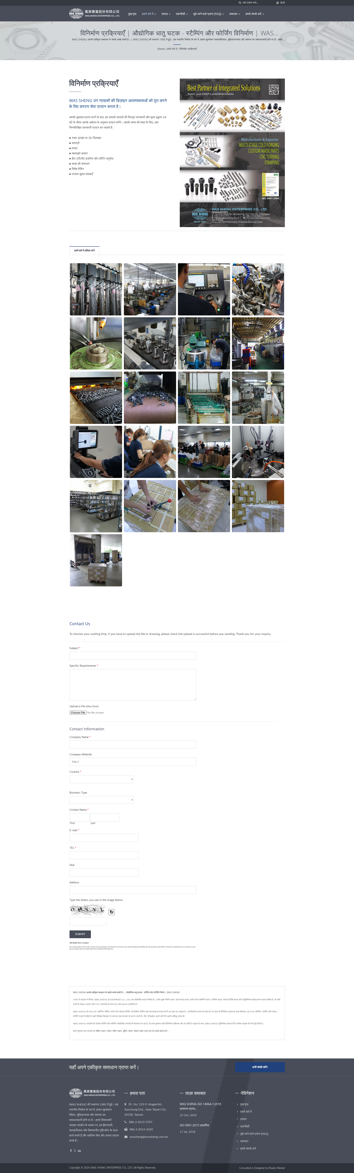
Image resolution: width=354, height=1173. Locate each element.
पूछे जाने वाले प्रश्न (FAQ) (207, 14)
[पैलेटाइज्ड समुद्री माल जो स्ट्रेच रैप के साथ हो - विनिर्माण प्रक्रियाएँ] (204, 506)
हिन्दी (282, 2)
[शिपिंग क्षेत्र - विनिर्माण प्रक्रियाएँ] (258, 506)
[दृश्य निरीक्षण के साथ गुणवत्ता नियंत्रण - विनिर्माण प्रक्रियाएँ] (204, 452)
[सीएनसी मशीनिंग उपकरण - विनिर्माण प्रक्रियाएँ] (150, 289)
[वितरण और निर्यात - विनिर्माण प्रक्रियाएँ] (96, 560)
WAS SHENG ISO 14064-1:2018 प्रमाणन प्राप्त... (200, 1106)
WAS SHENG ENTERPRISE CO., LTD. (112, 1168)
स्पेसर (109, 1031)
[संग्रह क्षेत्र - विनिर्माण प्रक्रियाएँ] (96, 506)
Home (160, 49)
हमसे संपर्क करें (254, 14)
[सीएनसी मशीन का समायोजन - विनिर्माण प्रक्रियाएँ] (258, 289)
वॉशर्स (136, 1031)
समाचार (233, 14)
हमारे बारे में (148, 14)
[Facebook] (71, 1151)
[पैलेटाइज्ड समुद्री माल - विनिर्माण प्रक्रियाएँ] (150, 506)
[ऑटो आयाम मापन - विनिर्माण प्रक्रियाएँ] (96, 452)
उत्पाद (165, 14)
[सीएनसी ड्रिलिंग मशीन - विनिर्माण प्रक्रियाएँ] (96, 343)
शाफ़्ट (130, 1031)
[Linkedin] (79, 1151)
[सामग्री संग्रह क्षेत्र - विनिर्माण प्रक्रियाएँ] (96, 289)
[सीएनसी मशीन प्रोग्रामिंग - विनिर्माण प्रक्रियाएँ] (204, 289)
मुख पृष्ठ (132, 14)
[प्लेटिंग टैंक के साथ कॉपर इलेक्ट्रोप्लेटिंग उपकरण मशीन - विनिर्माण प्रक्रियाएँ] (258, 398)
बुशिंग (125, 1031)
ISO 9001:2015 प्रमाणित (194, 1125)
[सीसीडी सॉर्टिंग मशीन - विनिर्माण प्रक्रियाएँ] (258, 452)
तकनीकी (181, 14)
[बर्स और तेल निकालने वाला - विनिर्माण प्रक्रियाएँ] (204, 343)
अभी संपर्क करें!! (260, 1067)
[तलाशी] (240, 3)
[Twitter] (75, 1151)
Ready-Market (277, 1168)
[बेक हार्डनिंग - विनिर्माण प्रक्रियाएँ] (150, 398)
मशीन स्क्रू (117, 1031)
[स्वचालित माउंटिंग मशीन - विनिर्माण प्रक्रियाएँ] (150, 343)
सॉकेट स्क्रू (101, 1031)
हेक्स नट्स (144, 1031)
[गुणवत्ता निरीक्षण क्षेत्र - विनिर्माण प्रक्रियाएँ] (150, 452)
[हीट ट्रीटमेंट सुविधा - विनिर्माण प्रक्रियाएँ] (258, 343)
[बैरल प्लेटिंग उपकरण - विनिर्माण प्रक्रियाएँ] (204, 398)
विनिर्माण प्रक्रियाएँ (188, 49)
